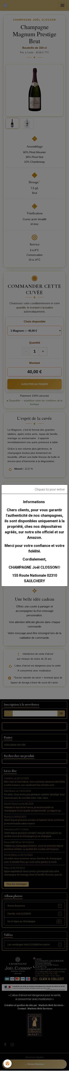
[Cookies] (7, 1063)
